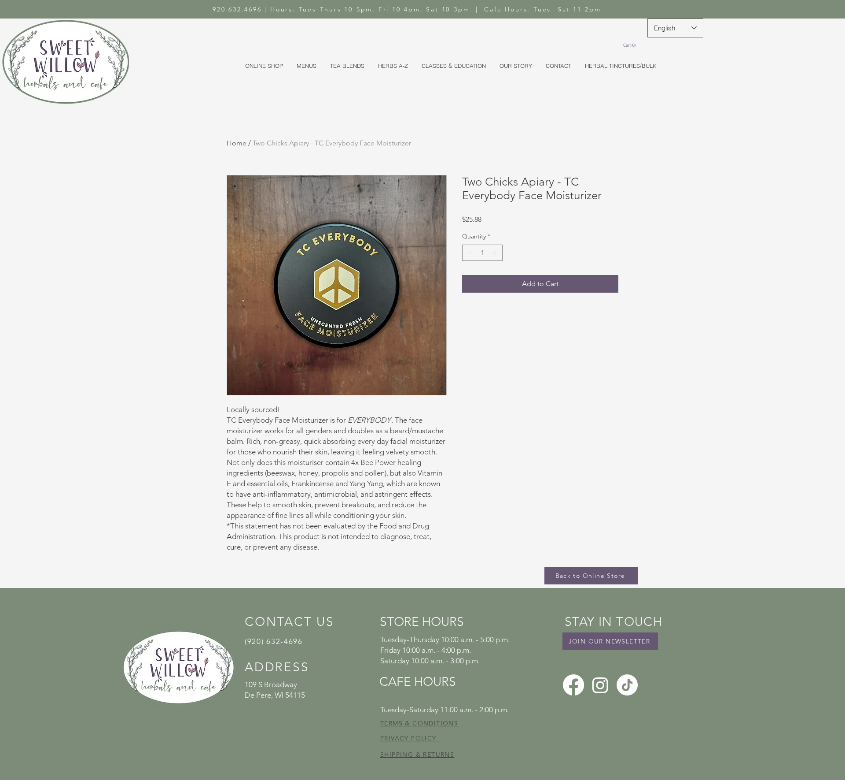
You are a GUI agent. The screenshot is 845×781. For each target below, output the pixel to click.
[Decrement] (468, 252)
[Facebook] (573, 684)
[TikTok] (627, 684)
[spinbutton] (482, 252)
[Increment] (495, 252)
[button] (630, 45)
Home (236, 143)
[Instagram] (600, 684)
